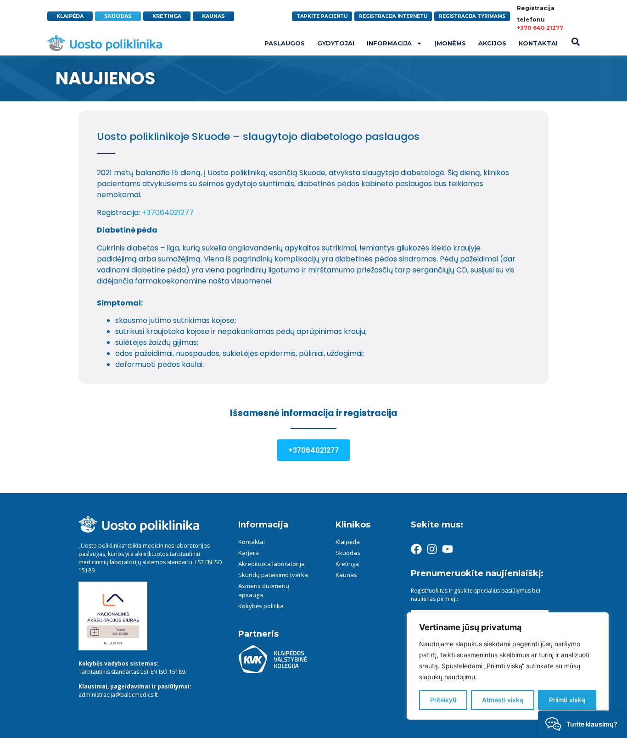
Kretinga (347, 564)
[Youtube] (447, 549)
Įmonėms (450, 43)
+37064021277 (168, 212)
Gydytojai (335, 43)
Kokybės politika (261, 606)
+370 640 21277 (540, 27)
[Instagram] (431, 549)
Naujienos (106, 78)
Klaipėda (348, 542)
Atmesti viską (502, 700)
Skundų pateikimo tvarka (273, 575)
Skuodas (348, 553)
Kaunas (346, 575)
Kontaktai (538, 43)
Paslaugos (284, 43)
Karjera (248, 553)
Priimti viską (567, 700)
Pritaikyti (443, 700)
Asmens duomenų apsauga (263, 590)
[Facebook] (416, 549)
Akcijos (492, 43)
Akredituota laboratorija (271, 564)
